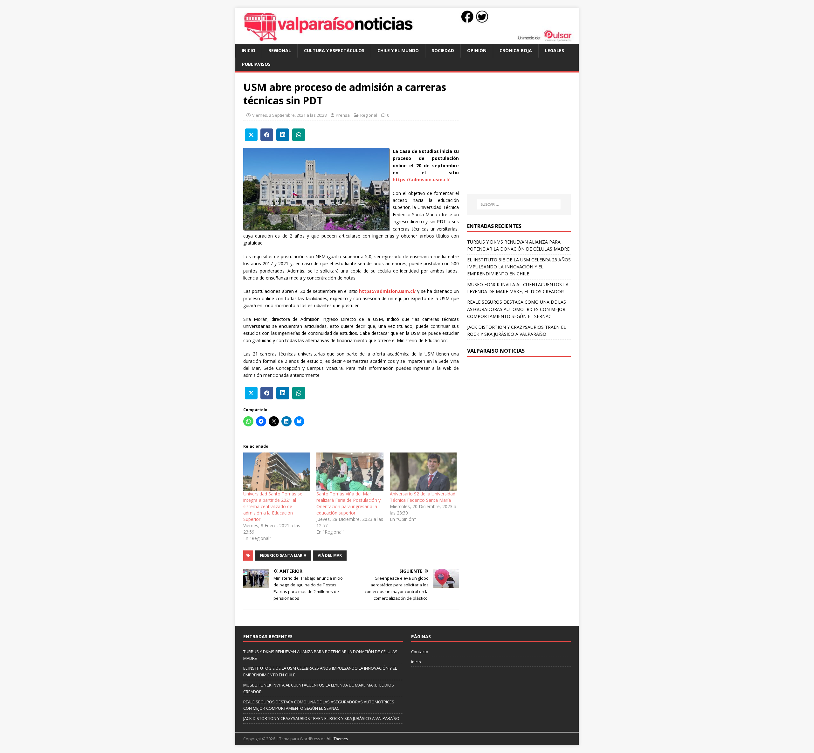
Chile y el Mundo (398, 50)
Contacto (419, 651)
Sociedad (443, 50)
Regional (279, 50)
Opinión (476, 50)
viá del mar (330, 555)
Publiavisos (256, 64)
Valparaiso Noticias (496, 350)
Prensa (343, 115)
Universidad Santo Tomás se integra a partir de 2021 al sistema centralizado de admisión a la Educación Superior (272, 506)
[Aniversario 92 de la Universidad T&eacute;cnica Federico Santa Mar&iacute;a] (423, 471)
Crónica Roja (516, 50)
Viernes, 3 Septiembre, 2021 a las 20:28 (289, 115)
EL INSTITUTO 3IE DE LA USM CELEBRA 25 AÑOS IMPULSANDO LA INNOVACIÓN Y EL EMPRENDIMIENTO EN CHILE (519, 267)
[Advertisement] (520, 139)
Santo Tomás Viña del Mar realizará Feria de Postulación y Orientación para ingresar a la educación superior (348, 503)
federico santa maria (283, 555)
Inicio (248, 50)
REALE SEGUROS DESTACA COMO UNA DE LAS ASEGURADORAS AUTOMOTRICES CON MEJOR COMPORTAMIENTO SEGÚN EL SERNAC (516, 309)
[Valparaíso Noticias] (407, 40)
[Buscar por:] (519, 204)
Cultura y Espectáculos (334, 50)
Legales (554, 50)
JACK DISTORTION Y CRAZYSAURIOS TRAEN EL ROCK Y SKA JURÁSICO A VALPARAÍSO (321, 718)
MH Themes (337, 739)
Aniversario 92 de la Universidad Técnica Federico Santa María (422, 497)
